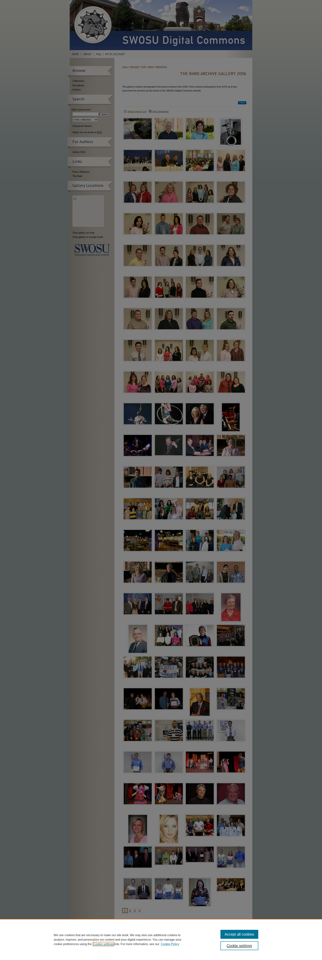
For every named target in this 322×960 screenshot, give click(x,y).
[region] (161, 939)
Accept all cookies (239, 934)
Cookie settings (103, 944)
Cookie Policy (170, 944)
